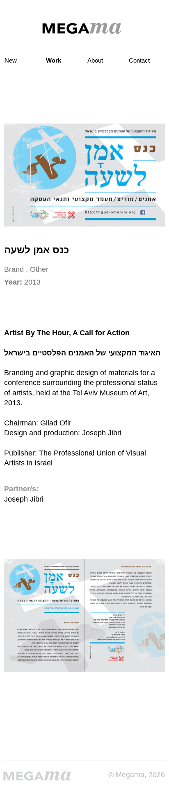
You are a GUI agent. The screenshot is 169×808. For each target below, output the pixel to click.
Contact (139, 60)
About (95, 60)
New (11, 60)
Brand (14, 269)
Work (53, 60)
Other (39, 269)
